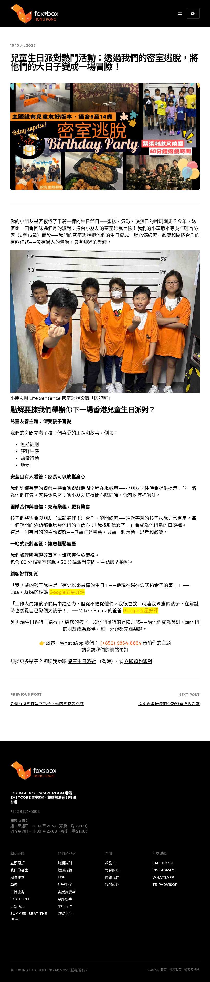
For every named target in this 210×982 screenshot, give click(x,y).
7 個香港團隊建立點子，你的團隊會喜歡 (47, 703)
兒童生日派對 (82, 661)
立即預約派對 (138, 661)
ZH (192, 13)
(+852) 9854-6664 (121, 643)
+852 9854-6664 (25, 811)
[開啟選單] (180, 14)
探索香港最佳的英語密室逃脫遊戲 (169, 703)
